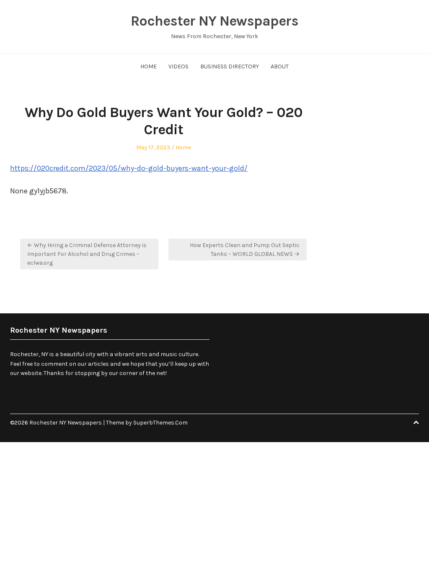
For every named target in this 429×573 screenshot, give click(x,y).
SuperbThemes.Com (160, 422)
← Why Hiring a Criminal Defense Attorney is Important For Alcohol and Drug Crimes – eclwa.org (87, 254)
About (280, 66)
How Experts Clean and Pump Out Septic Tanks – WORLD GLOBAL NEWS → (245, 250)
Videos (178, 66)
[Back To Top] (416, 422)
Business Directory (229, 66)
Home (148, 66)
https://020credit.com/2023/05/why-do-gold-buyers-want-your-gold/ (129, 168)
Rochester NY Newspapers (214, 21)
